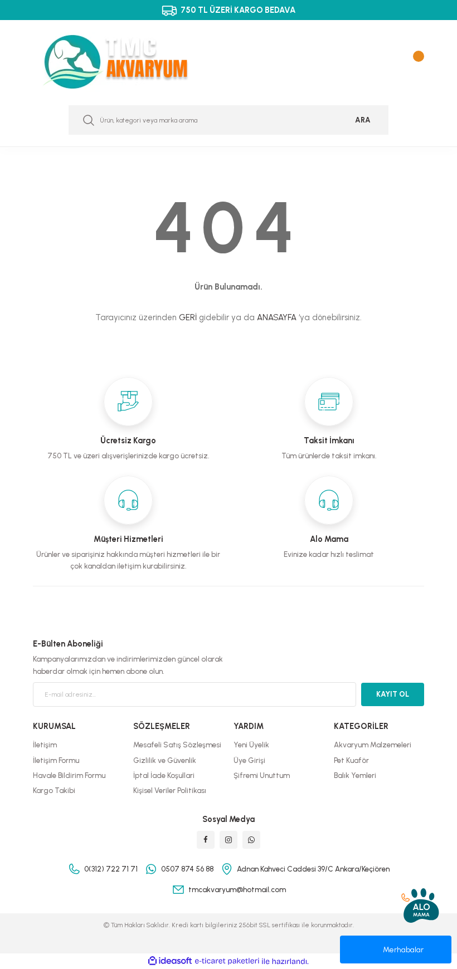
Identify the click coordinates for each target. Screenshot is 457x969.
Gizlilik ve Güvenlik (164, 760)
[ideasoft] (170, 961)
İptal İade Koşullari (164, 775)
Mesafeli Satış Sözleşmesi (177, 744)
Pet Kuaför (351, 760)
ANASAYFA (276, 317)
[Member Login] (393, 62)
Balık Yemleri (355, 775)
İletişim (45, 744)
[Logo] (126, 62)
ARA (363, 119)
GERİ (188, 317)
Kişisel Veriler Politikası (169, 790)
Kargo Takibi (54, 790)
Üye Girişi (249, 760)
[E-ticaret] (227, 961)
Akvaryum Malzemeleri (372, 744)
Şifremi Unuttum (262, 775)
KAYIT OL (392, 693)
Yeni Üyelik (251, 744)
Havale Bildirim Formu (69, 775)
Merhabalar (403, 950)
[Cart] (416, 62)
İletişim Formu (56, 760)
